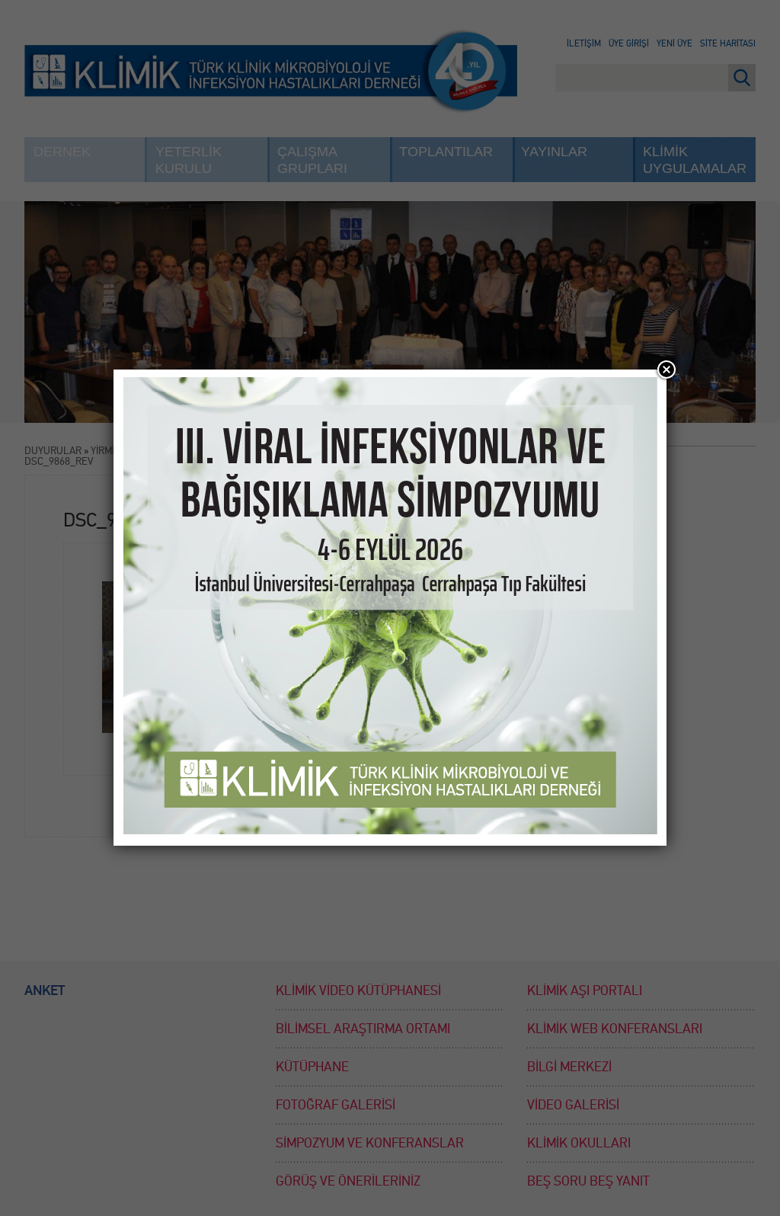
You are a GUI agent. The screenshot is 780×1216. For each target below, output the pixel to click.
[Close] (666, 369)
